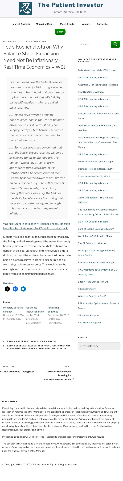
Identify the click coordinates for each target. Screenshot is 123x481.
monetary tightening (36, 348)
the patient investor (71, 4)
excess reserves (39, 346)
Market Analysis (21, 24)
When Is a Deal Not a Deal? (92, 296)
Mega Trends (67, 24)
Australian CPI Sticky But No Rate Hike (98, 84)
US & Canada (48, 341)
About (85, 24)
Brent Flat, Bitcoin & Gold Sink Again (96, 262)
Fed (54, 346)
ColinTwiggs (37, 41)
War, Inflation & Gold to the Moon (95, 236)
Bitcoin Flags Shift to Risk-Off (93, 281)
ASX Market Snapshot (89, 322)
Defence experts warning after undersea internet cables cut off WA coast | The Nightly (98, 142)
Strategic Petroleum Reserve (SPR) (96, 168)
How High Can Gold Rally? (91, 91)
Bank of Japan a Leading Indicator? (96, 228)
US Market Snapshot (88, 315)
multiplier (59, 348)
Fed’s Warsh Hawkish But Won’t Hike (96, 70)
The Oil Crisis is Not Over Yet (92, 243)
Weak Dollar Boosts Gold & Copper (96, 161)
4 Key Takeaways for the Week (94, 176)
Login (60, 31)
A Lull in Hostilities (87, 289)
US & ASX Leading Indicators (93, 77)
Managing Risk (44, 24)
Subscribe (102, 24)
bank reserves (17, 346)
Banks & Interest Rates (23, 341)
